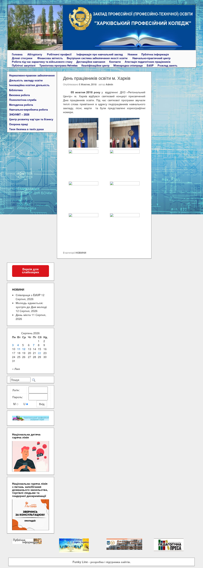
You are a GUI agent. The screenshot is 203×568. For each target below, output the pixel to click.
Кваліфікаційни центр (95, 65)
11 (18, 349)
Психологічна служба (22, 100)
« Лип (16, 369)
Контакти (115, 62)
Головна (17, 54)
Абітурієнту (34, 54)
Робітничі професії (59, 54)
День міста (23, 315)
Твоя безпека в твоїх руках (26, 129)
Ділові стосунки (22, 58)
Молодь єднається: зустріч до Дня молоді (31, 305)
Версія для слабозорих (30, 271)
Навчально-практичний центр (151, 58)
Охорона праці (18, 124)
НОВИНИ (81, 252)
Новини (132, 54)
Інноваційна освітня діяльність (29, 85)
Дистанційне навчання (90, 62)
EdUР (150, 65)
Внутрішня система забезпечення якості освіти (97, 58)
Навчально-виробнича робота (28, 109)
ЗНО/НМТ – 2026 (19, 114)
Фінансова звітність (50, 58)
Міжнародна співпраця (128, 65)
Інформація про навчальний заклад (100, 54)
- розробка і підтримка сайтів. (102, 562)
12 (23, 349)
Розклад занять (167, 65)
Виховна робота (19, 95)
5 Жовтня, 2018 (88, 84)
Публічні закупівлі (23, 65)
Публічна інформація (155, 54)
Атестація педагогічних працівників (147, 62)
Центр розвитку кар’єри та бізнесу (31, 119)
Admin (109, 84)
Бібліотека (16, 90)
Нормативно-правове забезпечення (32, 75)
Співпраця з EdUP (28, 295)
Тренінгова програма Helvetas (58, 65)
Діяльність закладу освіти (26, 80)
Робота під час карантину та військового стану (42, 62)
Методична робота (21, 105)
